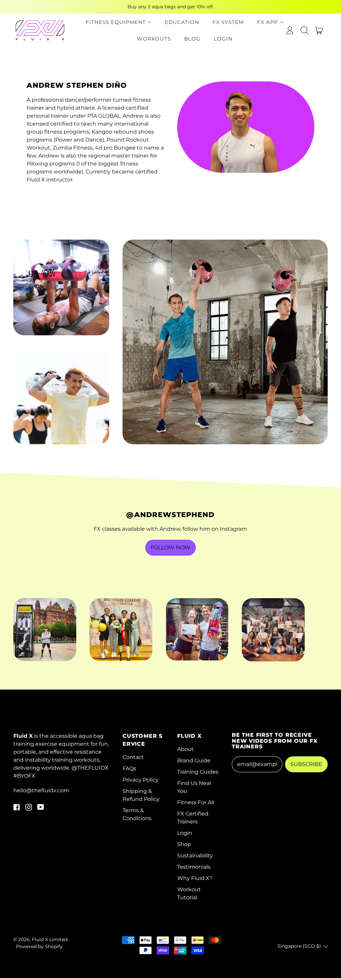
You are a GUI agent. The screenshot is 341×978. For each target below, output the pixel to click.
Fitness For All (195, 802)
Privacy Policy (141, 780)
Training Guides (197, 772)
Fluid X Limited (49, 939)
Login (184, 833)
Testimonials (193, 867)
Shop (184, 844)
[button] (304, 30)
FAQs (129, 768)
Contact (133, 757)
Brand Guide (193, 760)
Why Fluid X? (194, 878)
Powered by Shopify (39, 946)
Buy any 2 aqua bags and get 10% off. (171, 7)
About (185, 749)
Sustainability (195, 855)
